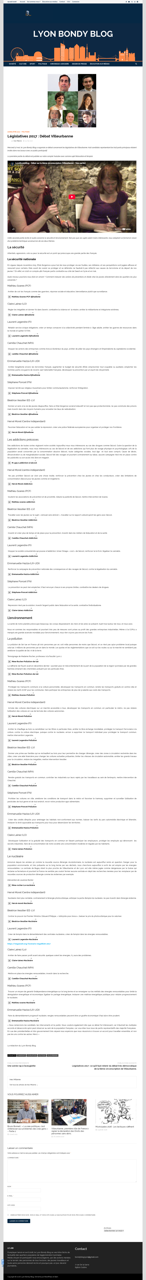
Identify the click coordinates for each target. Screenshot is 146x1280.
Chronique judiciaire (59, 64)
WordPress (48, 1277)
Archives (107, 1228)
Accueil (22, 1)
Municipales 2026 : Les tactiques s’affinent (115, 1127)
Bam (56, 1277)
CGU (68, 1)
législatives (31, 1055)
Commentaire (13, 1158)
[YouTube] (129, 2)
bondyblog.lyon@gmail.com (86, 1257)
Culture (23, 64)
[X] (132, 2)
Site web (11, 1205)
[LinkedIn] (137, 2)
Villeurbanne (52, 1055)
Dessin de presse (79, 64)
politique (41, 1055)
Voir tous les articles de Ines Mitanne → (24, 1085)
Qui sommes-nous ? (33, 1)
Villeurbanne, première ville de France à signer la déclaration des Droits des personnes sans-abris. (69, 1131)
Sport (32, 64)
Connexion (75, 1)
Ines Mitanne (18, 141)
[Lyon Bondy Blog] (73, 42)
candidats (21, 1055)
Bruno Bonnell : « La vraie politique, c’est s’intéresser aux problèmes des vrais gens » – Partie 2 (27, 1128)
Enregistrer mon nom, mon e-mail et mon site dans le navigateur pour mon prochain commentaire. (53, 1215)
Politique (42, 64)
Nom (9, 1186)
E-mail (10, 1196)
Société (12, 64)
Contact (62, 1)
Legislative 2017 (13, 132)
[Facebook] (126, 2)
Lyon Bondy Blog (27, 1277)
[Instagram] (135, 2)
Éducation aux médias (49, 1)
